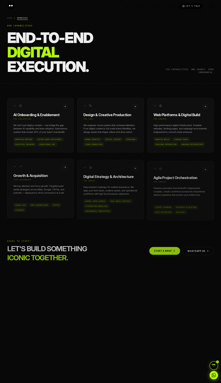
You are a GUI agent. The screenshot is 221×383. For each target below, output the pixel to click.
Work (127, 6)
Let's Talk (193, 6)
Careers (171, 6)
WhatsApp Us (196, 248)
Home (10, 18)
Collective (155, 6)
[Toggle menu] (211, 6)
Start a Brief (163, 248)
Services (139, 6)
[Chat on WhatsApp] (214, 375)
